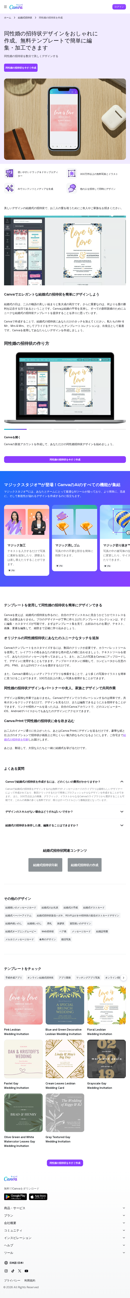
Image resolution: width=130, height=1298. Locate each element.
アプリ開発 (65, 977)
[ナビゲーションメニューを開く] (5, 6)
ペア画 (62, 931)
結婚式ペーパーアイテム (18, 915)
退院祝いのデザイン (80, 923)
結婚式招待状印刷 (45, 865)
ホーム (7, 17)
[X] (19, 1271)
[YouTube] (26, 1271)
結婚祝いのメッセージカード (20, 907)
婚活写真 (66, 939)
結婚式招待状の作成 (84, 865)
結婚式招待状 (25, 17)
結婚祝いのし (34, 923)
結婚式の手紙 (71, 907)
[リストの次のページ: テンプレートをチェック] (123, 977)
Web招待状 (48, 931)
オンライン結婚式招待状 (40, 977)
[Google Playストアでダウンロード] (15, 1200)
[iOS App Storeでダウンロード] (38, 1200)
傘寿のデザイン (47, 939)
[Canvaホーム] (16, 6)
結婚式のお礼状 (50, 907)
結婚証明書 (102, 931)
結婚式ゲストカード (94, 907)
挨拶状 (60, 923)
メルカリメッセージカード (19, 939)
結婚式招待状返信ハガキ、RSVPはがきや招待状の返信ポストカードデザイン (78, 915)
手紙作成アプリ (13, 977)
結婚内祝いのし (13, 923)
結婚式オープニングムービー (20, 931)
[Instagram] (6, 1271)
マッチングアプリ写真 (88, 977)
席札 (49, 923)
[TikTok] (13, 1271)
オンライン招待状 (114, 977)
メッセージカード (81, 931)
